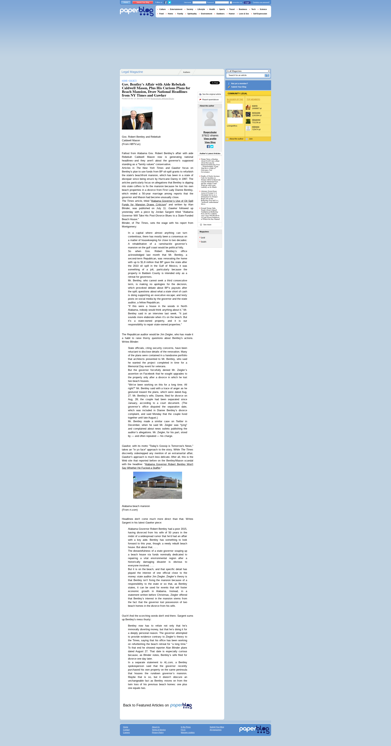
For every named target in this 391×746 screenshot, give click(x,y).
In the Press (186, 727)
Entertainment (176, 9)
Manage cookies (188, 732)
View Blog (210, 142)
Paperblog (137, 11)
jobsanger (256, 120)
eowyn (255, 106)
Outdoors (220, 14)
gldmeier (255, 127)
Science (263, 9)
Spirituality (192, 14)
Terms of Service (159, 730)
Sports (222, 9)
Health (212, 9)
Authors (186, 72)
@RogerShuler (168, 99)
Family (180, 14)
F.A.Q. (183, 730)
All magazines (215, 730)
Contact (126, 730)
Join (251, 139)
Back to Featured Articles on (146, 705)
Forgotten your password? (261, 2)
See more (207, 225)
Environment (206, 14)
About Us (156, 727)
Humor (232, 14)
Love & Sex (244, 14)
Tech (253, 9)
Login (247, 3)
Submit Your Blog (238, 87)
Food (161, 14)
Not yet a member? (239, 83)
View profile (210, 138)
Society (203, 241)
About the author (236, 139)
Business (243, 9)
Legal (203, 237)
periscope (256, 113)
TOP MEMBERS (253, 99)
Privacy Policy (158, 732)
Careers (126, 732)
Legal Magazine (132, 71)
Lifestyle (201, 9)
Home (126, 2)
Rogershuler (156, 99)
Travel (232, 9)
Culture (162, 9)
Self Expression (260, 14)
